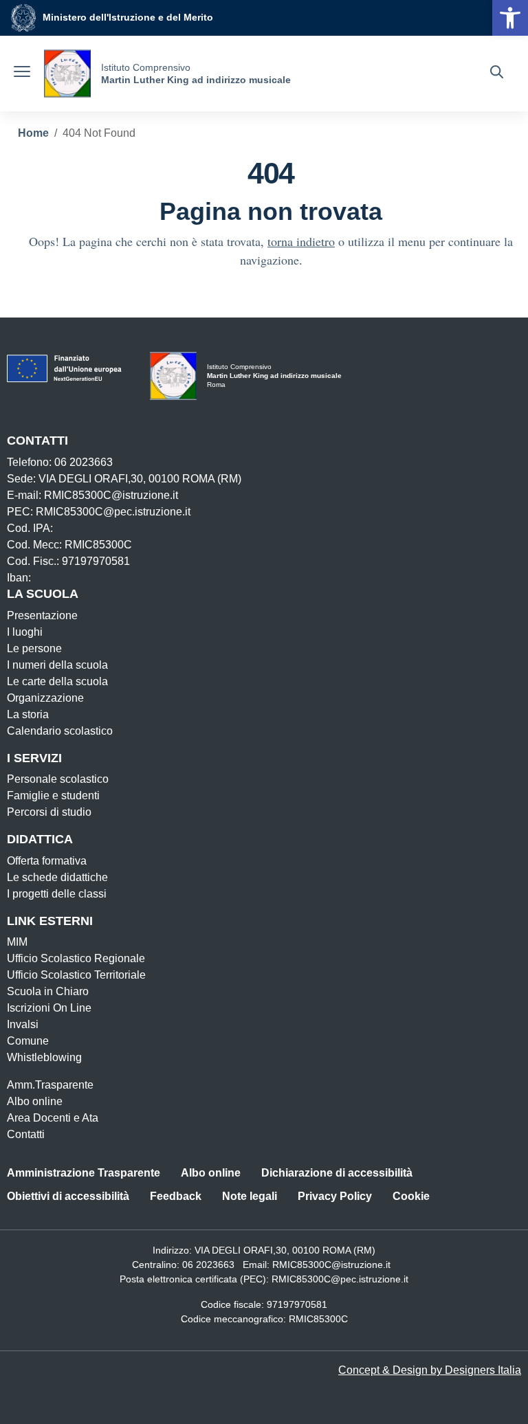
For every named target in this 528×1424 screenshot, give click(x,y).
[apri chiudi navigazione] (22, 73)
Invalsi (22, 1024)
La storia (28, 714)
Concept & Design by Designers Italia (429, 1370)
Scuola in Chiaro (48, 991)
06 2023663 (208, 1264)
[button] (510, 18)
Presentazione (42, 615)
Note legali (249, 1196)
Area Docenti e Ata (52, 1118)
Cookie (411, 1196)
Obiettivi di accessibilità (68, 1196)
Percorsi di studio (49, 812)
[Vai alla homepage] (67, 73)
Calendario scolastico (60, 731)
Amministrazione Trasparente (83, 1173)
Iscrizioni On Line (49, 1008)
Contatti (26, 1134)
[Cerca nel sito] (496, 73)
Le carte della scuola (57, 681)
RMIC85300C (318, 1318)
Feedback (175, 1196)
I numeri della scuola (57, 665)
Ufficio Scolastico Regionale (76, 958)
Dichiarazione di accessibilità (336, 1173)
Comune (28, 1041)
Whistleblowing (44, 1057)
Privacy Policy (335, 1196)
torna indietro (301, 241)
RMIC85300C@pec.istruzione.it (340, 1278)
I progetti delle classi (57, 894)
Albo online (35, 1101)
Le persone (34, 648)
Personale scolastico (58, 779)
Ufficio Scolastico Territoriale (76, 975)
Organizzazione (45, 698)
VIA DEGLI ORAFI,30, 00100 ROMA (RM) (285, 1250)
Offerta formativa (47, 861)
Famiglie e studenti (53, 795)
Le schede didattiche (57, 877)
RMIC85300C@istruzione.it (331, 1264)
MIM (17, 942)
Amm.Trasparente (50, 1085)
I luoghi (25, 632)
